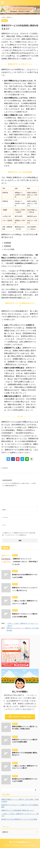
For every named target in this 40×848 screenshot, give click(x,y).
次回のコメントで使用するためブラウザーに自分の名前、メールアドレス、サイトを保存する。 (18, 534)
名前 (4, 509)
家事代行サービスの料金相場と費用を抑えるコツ (17, 810)
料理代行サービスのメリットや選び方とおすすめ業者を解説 (20, 806)
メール (4, 517)
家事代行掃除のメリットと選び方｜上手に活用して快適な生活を (20, 800)
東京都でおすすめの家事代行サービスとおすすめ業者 (19, 819)
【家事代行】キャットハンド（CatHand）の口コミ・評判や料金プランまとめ (25, 561)
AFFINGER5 (32, 845)
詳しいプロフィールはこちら (20, 717)
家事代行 (5, 468)
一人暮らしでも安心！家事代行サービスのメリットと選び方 (20, 815)
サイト (4, 525)
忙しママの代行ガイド (20, 842)
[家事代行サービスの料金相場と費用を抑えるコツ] (22, 459)
